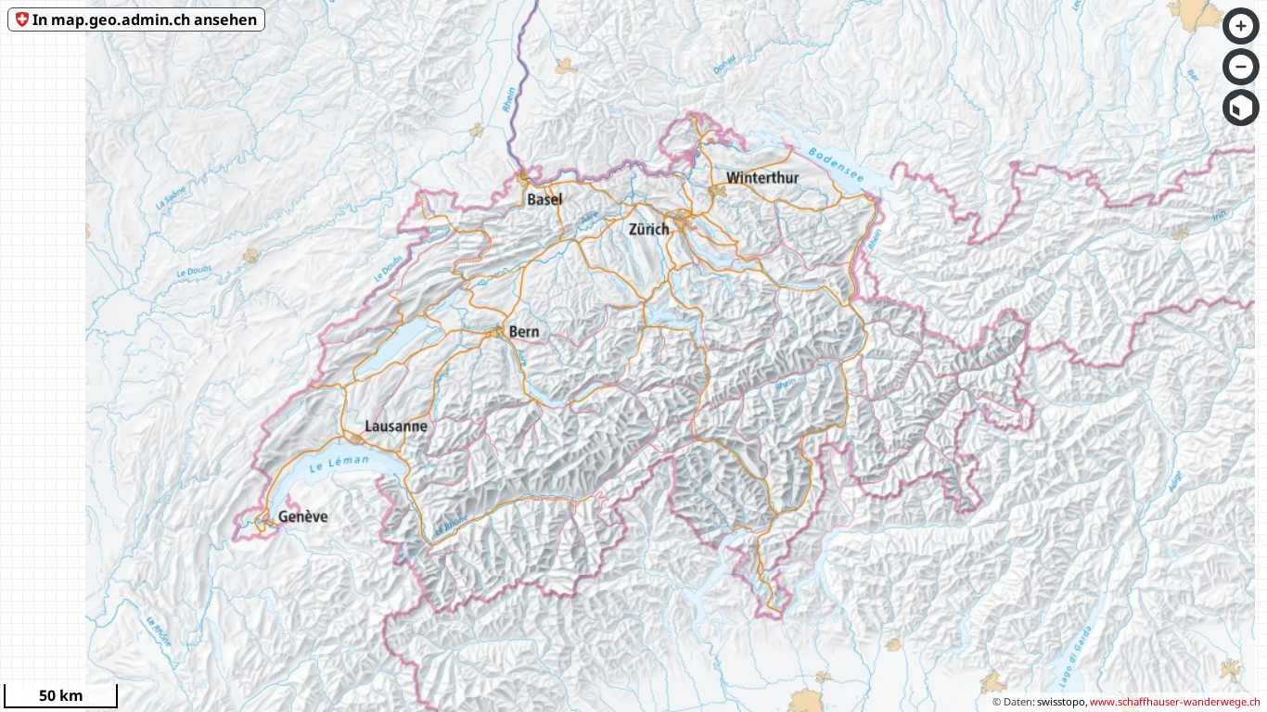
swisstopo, (1062, 701)
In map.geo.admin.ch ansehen (144, 19)
